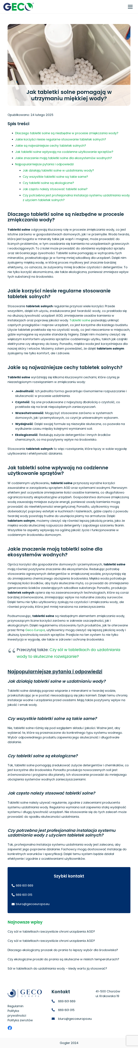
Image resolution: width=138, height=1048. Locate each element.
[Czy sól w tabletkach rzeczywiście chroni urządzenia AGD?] (69, 931)
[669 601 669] (54, 1001)
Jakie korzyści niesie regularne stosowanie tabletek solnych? (60, 139)
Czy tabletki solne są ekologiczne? (48, 183)
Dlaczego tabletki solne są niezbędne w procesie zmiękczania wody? (66, 133)
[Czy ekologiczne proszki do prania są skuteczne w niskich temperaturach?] (69, 959)
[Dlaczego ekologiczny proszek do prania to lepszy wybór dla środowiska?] (69, 950)
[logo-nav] (18, 7)
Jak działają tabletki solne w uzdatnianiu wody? (58, 170)
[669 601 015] (54, 1010)
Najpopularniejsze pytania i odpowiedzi (44, 164)
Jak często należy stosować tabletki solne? (55, 189)
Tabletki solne (80, 320)
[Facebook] (10, 1028)
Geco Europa (35, 630)
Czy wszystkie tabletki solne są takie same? (55, 177)
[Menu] (130, 7)
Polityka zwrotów (20, 1020)
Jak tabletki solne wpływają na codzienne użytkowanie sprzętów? (64, 152)
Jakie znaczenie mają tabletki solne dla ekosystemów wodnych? (63, 158)
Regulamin (15, 1006)
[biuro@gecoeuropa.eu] (54, 1018)
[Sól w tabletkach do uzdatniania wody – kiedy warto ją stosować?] (69, 968)
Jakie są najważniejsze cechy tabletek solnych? (50, 145)
